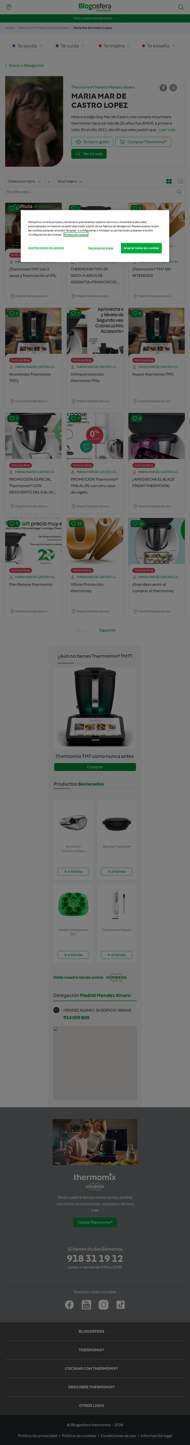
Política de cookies (76, 234)
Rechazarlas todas (101, 248)
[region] (95, 236)
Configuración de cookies (46, 247)
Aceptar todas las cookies (141, 248)
